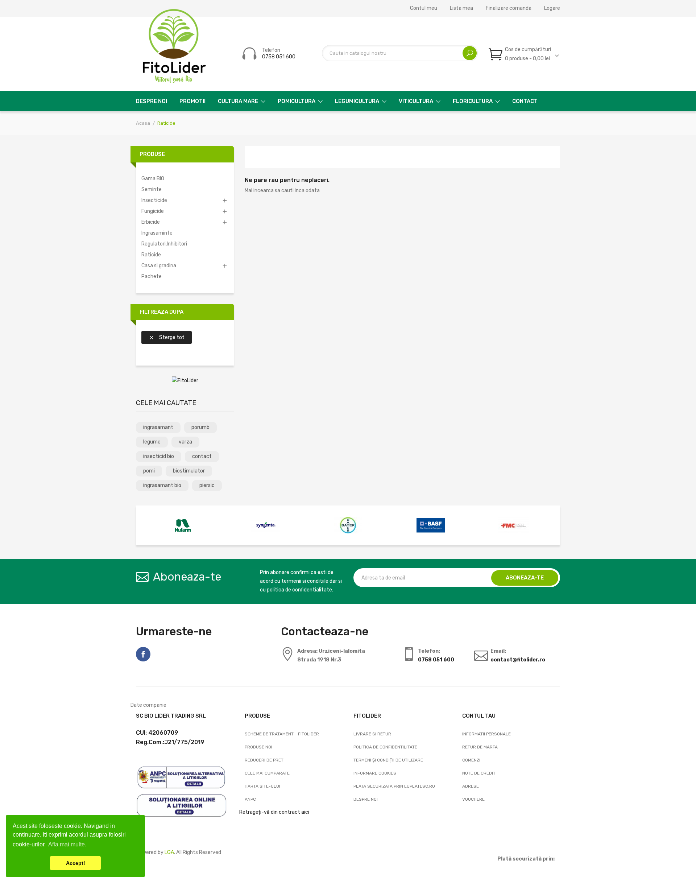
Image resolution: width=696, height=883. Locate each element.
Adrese (470, 786)
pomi (149, 471)
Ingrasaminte (157, 233)
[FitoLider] (185, 380)
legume (152, 442)
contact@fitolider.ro (517, 660)
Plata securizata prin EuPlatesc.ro (394, 786)
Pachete (151, 276)
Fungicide (152, 211)
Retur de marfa (480, 747)
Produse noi (258, 747)
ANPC (250, 799)
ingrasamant (158, 427)
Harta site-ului (262, 786)
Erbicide (150, 222)
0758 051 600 (278, 57)
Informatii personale (486, 733)
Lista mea (461, 8)
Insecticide (154, 200)
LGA (169, 852)
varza (185, 442)
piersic (207, 485)
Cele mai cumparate (267, 773)
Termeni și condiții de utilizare (388, 760)
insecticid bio (158, 456)
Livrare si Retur (372, 733)
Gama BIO (152, 179)
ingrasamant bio (162, 485)
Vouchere (473, 799)
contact (202, 456)
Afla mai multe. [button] (67, 844)
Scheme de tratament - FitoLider (282, 733)
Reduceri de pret (264, 760)
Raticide (151, 255)
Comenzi (471, 760)
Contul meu (423, 8)
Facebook (143, 654)
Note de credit (479, 773)
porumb (200, 427)
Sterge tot (167, 337)
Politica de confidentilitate (385, 747)
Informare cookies (374, 773)
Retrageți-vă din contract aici (274, 812)
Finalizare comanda (508, 8)
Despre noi (365, 799)
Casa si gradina (158, 266)
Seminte (151, 189)
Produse (152, 154)
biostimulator (189, 471)
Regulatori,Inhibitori (164, 244)
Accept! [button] (75, 863)
